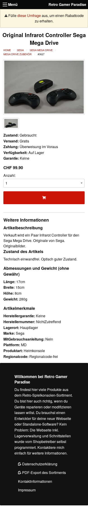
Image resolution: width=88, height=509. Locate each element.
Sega (20, 50)
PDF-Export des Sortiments (43, 472)
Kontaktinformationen (35, 481)
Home (7, 50)
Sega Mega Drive (41, 50)
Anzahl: (9, 175)
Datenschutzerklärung (39, 463)
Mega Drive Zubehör (17, 54)
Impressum (27, 489)
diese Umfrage (29, 15)
